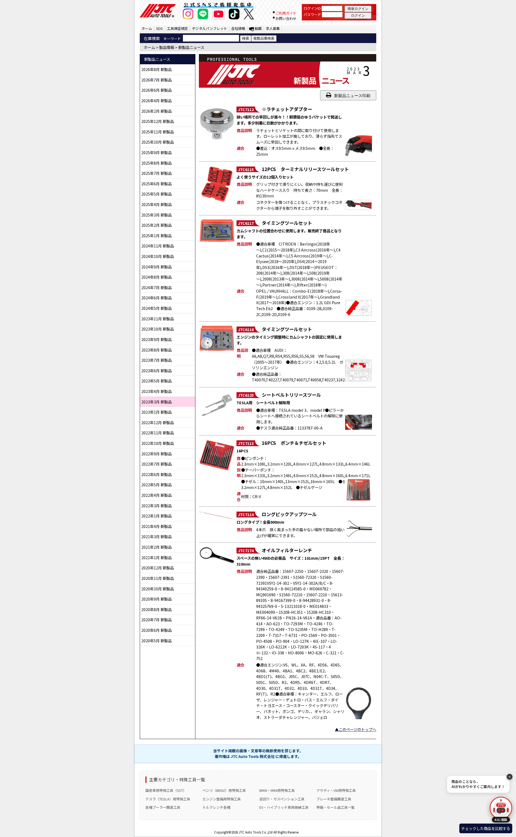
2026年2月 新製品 (156, 111)
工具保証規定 (177, 28)
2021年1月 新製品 (156, 557)
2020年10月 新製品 (157, 588)
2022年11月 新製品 (157, 432)
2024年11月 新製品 (157, 246)
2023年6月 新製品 (156, 370)
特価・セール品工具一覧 (335, 807)
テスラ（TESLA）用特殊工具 (167, 798)
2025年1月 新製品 (156, 235)
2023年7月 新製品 (156, 360)
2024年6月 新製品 (156, 297)
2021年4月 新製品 (156, 526)
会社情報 (238, 28)
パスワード (312, 14)
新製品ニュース (191, 47)
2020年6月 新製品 (156, 630)
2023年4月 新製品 (156, 391)
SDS (159, 28)
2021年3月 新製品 (156, 536)
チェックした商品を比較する (485, 828)
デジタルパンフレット (209, 28)
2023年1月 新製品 (156, 412)
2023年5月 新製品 (156, 381)
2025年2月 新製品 (156, 225)
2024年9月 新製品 (156, 266)
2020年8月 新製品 (156, 609)
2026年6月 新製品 (156, 90)
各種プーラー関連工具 (162, 807)
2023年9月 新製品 (156, 339)
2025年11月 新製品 (157, 131)
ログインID (312, 8)
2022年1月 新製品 (156, 516)
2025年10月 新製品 (157, 142)
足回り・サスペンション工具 (281, 798)
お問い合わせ (285, 18)
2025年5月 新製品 (156, 194)
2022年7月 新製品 (156, 464)
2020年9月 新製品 (156, 599)
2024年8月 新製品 (156, 277)
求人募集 (273, 28)
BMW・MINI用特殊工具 (277, 790)
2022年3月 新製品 (156, 505)
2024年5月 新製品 (156, 308)
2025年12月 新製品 (157, 121)
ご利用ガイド (285, 13)
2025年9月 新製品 (156, 152)
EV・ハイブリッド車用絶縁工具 (284, 807)
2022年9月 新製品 (156, 453)
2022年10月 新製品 (157, 443)
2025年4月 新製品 (156, 204)
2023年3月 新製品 (156, 402)
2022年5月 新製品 (156, 484)
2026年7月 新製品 (156, 80)
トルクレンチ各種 (216, 807)
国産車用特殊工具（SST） (166, 790)
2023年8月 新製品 (156, 350)
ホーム (147, 28)
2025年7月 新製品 (156, 173)
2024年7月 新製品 (156, 287)
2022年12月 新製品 (157, 422)
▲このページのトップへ (355, 729)
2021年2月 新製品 (156, 547)
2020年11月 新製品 (157, 578)
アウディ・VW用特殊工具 (336, 790)
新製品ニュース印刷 (352, 96)
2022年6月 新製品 (156, 474)
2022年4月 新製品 (156, 495)
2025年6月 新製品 (156, 183)
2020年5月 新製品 (156, 640)
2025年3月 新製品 (156, 215)
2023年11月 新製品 (157, 318)
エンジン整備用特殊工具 (221, 798)
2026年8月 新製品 (156, 69)
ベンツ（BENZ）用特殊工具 (224, 790)
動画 (258, 28)
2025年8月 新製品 (156, 163)
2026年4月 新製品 (156, 100)
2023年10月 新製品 (157, 329)
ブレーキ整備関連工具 (333, 798)
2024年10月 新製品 (157, 256)
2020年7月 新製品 (156, 619)
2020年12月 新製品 (157, 567)
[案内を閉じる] (509, 777)
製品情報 (166, 47)
